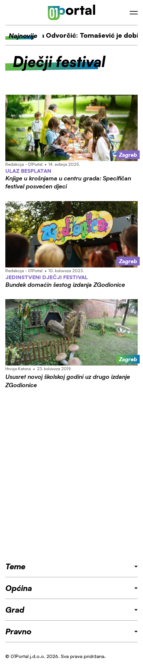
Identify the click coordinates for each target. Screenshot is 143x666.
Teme (15, 566)
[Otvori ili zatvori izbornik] (134, 13)
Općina (18, 588)
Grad (14, 610)
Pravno (18, 631)
